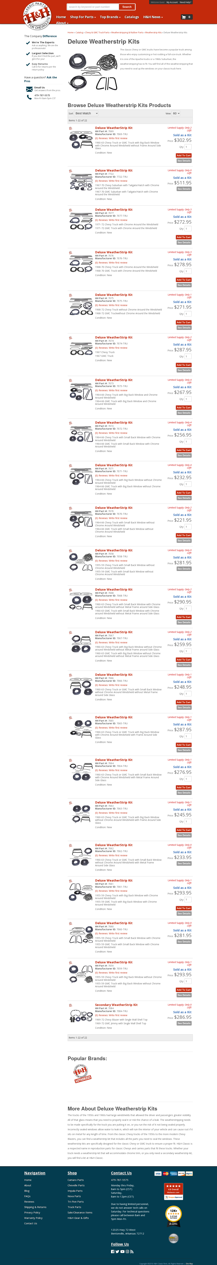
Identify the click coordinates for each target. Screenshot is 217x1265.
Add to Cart (184, 450)
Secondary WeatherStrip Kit (116, 1005)
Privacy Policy (32, 1212)
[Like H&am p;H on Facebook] (112, 1251)
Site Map (189, 1263)
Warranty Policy (33, 1218)
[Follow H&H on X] (117, 1251)
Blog (26, 1190)
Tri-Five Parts (76, 1201)
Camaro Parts (76, 1180)
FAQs (27, 1196)
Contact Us (30, 1223)
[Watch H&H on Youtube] (122, 1251)
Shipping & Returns (35, 1207)
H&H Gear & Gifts (78, 1218)
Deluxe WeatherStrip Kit (114, 422)
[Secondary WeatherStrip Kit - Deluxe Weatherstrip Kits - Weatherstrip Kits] (81, 1027)
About (27, 1185)
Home (28, 1180)
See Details (184, 455)
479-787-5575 (119, 1180)
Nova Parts (74, 1196)
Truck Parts (74, 1207)
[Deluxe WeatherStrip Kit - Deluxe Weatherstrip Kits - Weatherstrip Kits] (81, 445)
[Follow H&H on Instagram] (127, 1251)
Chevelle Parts (76, 1185)
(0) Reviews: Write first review (111, 433)
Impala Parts (75, 1190)
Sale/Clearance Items (80, 1212)
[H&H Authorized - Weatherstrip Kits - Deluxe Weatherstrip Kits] (82, 1075)
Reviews (29, 1201)
